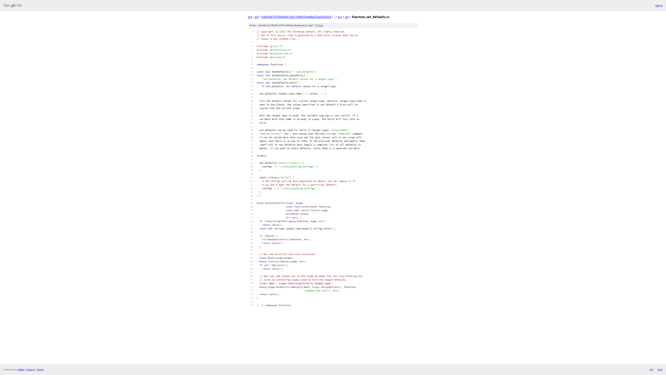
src (340, 17)
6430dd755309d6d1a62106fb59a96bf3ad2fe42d (296, 17)
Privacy (30, 369)
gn (250, 17)
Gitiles (21, 369)
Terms (40, 369)
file (319, 25)
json (660, 369)
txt (651, 369)
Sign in (659, 5)
